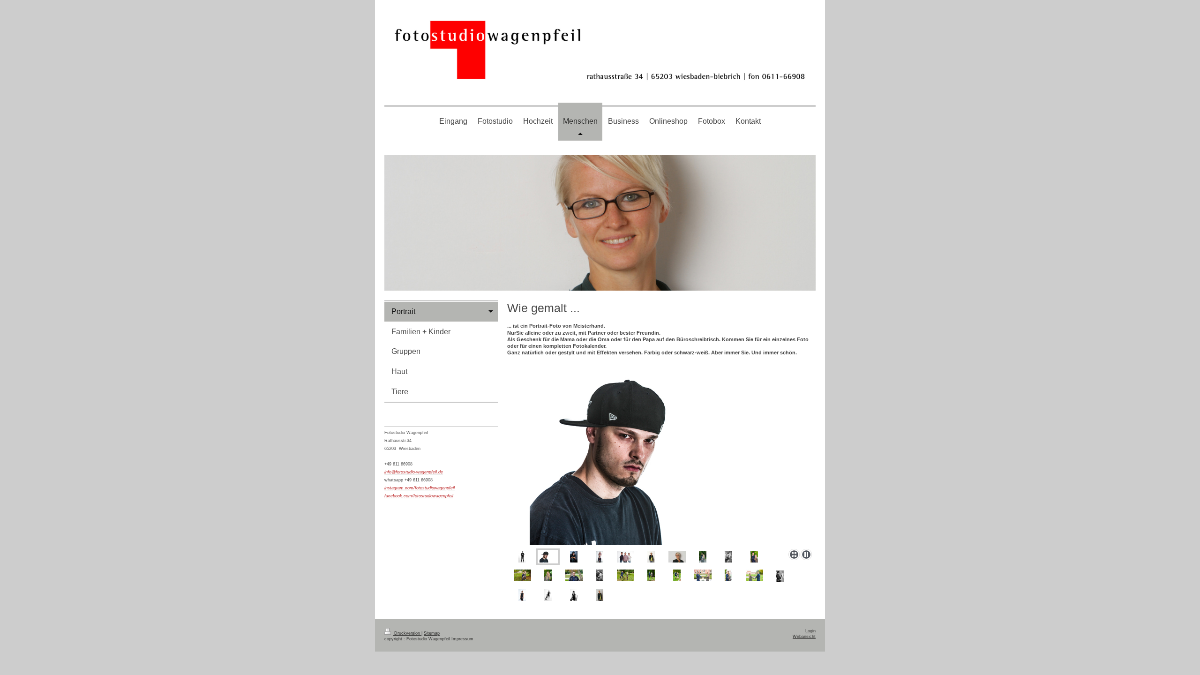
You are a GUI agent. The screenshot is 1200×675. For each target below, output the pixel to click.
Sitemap (432, 633)
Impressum (462, 639)
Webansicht (804, 636)
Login (810, 631)
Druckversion (407, 633)
